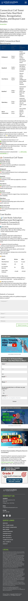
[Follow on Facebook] (4, 516)
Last (3, 374)
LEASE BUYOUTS (7, 533)
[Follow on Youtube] (10, 516)
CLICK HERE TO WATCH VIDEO (14, 354)
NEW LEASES (6, 529)
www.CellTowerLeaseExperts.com (12, 588)
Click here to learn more (7, 462)
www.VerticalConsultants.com (11, 589)
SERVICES (5, 523)
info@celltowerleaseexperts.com (10, 507)
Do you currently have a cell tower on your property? (13, 388)
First (3, 369)
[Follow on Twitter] (7, 516)
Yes (4, 390)
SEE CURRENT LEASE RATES (10, 527)
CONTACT (5, 543)
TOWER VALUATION (8, 539)
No (3, 393)
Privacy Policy (6, 594)
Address (4, 395)
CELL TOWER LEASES (8, 525)
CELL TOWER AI (7, 541)
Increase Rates (3, 24)
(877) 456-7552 (6, 511)
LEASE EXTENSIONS (8, 531)
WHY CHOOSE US (7, 537)
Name (4, 364)
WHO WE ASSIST (7, 535)
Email (4, 376)
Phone (4, 382)
